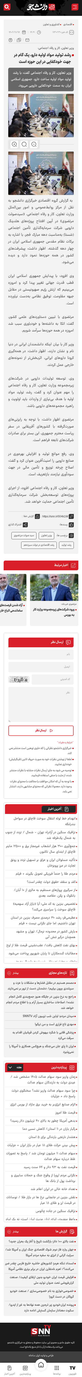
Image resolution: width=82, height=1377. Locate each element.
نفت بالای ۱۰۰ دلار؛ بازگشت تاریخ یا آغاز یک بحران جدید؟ (41, 1241)
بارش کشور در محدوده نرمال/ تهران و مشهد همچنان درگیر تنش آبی (45, 934)
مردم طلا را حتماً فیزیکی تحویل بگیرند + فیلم (45, 874)
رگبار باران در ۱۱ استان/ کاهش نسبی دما (49, 1129)
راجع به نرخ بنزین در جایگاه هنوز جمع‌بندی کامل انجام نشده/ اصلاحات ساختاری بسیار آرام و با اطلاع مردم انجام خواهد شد (40, 1002)
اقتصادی (67, 24)
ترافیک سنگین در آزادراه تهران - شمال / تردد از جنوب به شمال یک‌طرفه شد (40, 835)
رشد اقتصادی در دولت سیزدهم (39, 545)
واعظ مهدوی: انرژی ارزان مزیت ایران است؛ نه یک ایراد (40, 1219)
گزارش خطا (28, 516)
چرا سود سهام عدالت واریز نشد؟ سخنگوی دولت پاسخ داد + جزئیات (43, 1093)
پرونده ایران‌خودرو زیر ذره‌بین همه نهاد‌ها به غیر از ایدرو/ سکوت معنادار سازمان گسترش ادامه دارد (41, 1307)
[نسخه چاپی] (10, 39)
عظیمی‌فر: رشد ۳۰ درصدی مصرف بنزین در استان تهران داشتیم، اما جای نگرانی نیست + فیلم (43, 920)
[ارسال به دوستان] (27, 39)
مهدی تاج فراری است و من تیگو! (54, 1024)
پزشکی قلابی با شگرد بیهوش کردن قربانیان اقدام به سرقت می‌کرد (43, 1035)
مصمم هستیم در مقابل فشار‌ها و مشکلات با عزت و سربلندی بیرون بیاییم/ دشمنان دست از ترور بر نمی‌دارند (41, 985)
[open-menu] (75, 7)
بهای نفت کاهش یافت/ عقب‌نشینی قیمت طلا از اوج (40, 945)
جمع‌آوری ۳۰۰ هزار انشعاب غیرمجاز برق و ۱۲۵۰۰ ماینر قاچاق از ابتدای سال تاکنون (40, 849)
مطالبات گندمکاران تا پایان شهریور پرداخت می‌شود (42, 954)
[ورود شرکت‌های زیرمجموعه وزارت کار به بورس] (54, 587)
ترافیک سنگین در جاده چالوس (55, 1211)
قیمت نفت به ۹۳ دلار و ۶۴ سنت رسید (49, 1167)
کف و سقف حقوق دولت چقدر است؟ (51, 882)
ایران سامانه (34, 1355)
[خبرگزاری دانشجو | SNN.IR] (41, 7)
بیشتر (13, 973)
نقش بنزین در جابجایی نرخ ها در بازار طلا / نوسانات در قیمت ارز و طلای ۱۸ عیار (40, 1200)
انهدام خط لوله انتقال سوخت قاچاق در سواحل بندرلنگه (44, 821)
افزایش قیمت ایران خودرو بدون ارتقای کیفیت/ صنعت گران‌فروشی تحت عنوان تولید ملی (42, 1280)
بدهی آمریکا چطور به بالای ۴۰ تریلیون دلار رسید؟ (42, 1121)
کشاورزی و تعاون (51, 24)
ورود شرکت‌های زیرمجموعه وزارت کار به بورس (53, 612)
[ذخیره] (19, 39)
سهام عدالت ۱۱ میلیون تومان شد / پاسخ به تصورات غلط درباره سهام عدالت (40, 1156)
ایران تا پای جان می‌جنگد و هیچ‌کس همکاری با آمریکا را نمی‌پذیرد (41, 1049)
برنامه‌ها (57, 1374)
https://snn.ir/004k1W (55, 516)
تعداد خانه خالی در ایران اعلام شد (53, 1189)
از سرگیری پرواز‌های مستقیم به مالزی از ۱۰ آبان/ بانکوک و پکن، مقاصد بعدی (44, 893)
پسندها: (63, 524)
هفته (19, 1067)
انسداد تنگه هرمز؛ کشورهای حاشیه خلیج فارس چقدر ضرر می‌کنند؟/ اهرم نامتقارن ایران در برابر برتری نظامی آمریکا (39, 1266)
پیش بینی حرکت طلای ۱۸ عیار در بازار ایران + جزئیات (41, 1145)
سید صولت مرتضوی (24, 535)
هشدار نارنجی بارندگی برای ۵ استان (52, 1137)
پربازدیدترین (25, 1374)
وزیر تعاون (46, 535)
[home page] (41, 1365)
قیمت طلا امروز (65, 1113)
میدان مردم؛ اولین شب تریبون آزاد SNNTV (48, 1016)
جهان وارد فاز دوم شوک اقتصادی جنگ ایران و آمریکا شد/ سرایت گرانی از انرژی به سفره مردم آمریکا (39, 1252)
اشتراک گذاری (15, 524)
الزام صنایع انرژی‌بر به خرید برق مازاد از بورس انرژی (42, 1105)
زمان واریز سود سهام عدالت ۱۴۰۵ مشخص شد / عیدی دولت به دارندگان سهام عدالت (42, 1080)
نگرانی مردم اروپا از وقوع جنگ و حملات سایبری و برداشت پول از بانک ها (43, 1178)
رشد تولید (66, 545)
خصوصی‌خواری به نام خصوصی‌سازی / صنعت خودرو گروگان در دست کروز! (42, 1294)
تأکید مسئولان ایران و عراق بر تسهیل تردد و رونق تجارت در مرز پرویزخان (42, 863)
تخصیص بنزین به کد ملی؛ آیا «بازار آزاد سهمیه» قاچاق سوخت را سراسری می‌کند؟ (44, 907)
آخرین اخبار (54, 809)
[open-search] (7, 7)
